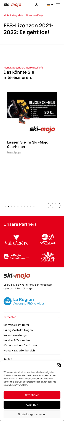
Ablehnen (32, 405)
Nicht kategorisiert (14, 15)
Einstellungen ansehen (32, 414)
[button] (58, 365)
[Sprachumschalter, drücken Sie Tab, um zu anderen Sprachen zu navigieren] (50, 5)
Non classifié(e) (35, 15)
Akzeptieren (32, 395)
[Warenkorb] (42, 4)
